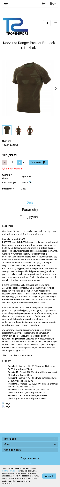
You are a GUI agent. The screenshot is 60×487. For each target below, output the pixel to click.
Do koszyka (36, 162)
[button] (53, 3)
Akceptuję (49, 476)
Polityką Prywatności (10, 471)
